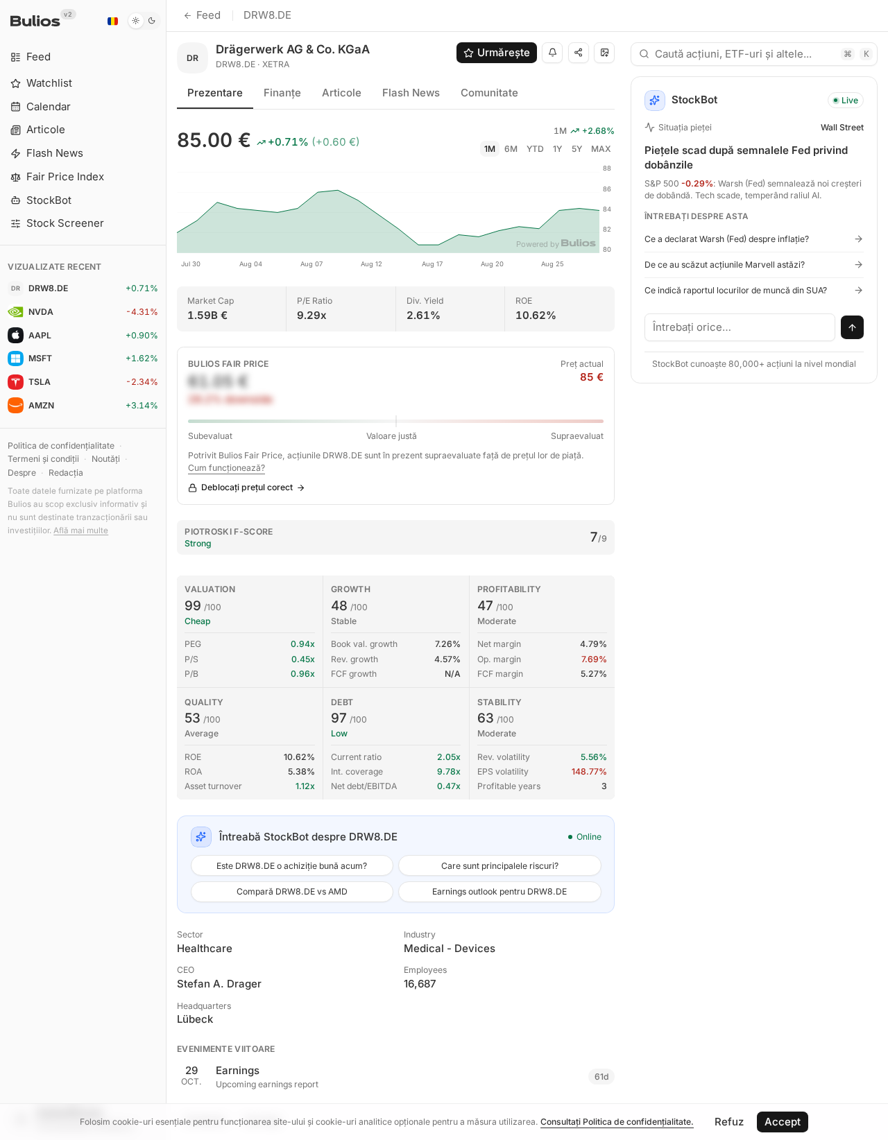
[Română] (112, 21)
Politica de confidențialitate (61, 445)
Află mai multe (80, 530)
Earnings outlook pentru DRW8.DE (499, 891)
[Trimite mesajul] (852, 327)
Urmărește (503, 52)
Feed (208, 14)
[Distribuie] (578, 52)
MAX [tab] (601, 149)
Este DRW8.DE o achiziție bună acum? (291, 866)
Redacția (66, 472)
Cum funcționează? (226, 468)
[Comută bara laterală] (166, 570)
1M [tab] (489, 149)
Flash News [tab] (411, 92)
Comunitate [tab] (489, 92)
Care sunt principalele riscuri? (499, 866)
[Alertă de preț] (552, 52)
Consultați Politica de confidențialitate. (617, 1121)
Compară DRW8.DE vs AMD (292, 891)
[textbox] (740, 327)
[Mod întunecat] (144, 21)
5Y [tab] (577, 149)
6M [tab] (511, 149)
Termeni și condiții (43, 459)
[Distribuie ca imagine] (604, 52)
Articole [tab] (341, 92)
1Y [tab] (557, 149)
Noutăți (106, 459)
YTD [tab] (535, 149)
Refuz (729, 1121)
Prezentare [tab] (215, 92)
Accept (783, 1121)
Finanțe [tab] (282, 92)
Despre (22, 472)
